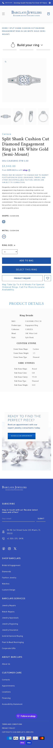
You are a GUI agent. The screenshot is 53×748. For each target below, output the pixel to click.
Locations (6, 692)
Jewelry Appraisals (10, 617)
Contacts (6, 679)
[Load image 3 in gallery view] (30, 116)
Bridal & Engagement (11, 565)
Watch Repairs (8, 611)
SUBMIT (41, 518)
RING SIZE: (8, 245)
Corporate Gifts (9, 648)
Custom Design (8, 590)
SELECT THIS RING (26, 269)
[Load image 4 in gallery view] (43, 116)
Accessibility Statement (12, 704)
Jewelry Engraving (10, 624)
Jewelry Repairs (9, 605)
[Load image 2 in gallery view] (18, 116)
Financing (6, 698)
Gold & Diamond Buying (12, 636)
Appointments (8, 685)
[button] (3, 14)
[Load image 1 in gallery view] (5, 116)
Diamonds (6, 571)
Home (5, 28)
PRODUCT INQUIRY (22, 278)
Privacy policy (8, 728)
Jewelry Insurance (10, 630)
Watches (5, 583)
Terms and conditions (12, 724)
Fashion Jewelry (9, 577)
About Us (6, 664)
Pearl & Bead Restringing (13, 642)
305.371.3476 (8, 2)
